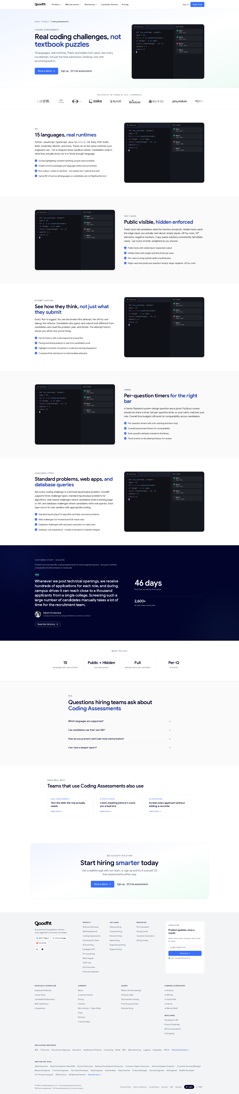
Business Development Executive (109, 1066)
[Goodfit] (40, 4)
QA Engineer (171, 1070)
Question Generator (145, 936)
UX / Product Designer (44, 1074)
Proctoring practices (129, 1004)
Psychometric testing (130, 999)
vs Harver (168, 1004)
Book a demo (44, 71)
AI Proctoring (88, 945)
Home (37, 21)
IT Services (44, 1050)
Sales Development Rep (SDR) (62, 1066)
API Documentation (172, 1029)
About (80, 990)
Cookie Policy (154, 1087)
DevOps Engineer (156, 1070)
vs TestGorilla (170, 999)
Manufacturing (134, 1050)
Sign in (186, 4)
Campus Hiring (116, 931)
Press (80, 1013)
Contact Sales (84, 1022)
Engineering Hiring (117, 945)
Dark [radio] (200, 1087)
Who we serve (72, 4)
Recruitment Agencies (60, 1050)
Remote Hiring (116, 936)
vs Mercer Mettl (171, 1008)
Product (55, 4)
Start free (197, 4)
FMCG (166, 1050)
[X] (37, 949)
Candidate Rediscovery (45, 999)
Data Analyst (110, 1070)
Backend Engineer (42, 1070)
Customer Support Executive (137, 1066)
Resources (90, 4)
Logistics (147, 1050)
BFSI (36, 1050)
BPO (124, 1050)
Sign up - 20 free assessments (76, 71)
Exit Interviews (89, 967)
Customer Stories (109, 4)
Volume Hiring (115, 927)
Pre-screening (89, 954)
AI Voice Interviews (91, 927)
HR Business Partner (77, 1074)
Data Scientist (124, 1070)
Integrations (40, 1008)
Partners (81, 1017)
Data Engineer (97, 1070)
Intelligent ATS (89, 949)
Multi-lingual (88, 958)
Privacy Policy (125, 1087)
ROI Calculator (143, 927)
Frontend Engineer (60, 1070)
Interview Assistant (91, 972)
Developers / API (171, 1020)
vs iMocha (168, 995)
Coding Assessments (91, 936)
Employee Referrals (43, 990)
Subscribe (184, 953)
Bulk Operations (41, 1004)
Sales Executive (41, 1066)
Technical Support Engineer (163, 1066)
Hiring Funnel (142, 931)
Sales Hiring (115, 940)
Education (77, 1050)
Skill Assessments (90, 931)
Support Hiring (116, 949)
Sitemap (178, 1087)
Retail (117, 1050)
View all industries (179, 1050)
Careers (81, 1004)
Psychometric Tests (91, 940)
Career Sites (40, 995)
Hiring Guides (142, 940)
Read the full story (46, 624)
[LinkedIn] (42, 949)
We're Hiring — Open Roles (89, 1008)
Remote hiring (127, 1008)
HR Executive (61, 1074)
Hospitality (157, 1050)
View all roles (93, 1074)
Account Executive (85, 1066)
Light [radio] (190, 1087)
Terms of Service (139, 1087)
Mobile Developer (186, 1070)
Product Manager (139, 1070)
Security (164, 1087)
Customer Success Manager (189, 1066)
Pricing (125, 4)
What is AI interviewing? (131, 990)
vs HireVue (169, 990)
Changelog (169, 1033)
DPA (171, 1087)
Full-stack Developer (79, 1070)
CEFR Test (87, 963)
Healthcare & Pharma (92, 1050)
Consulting (108, 1050)
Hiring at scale (127, 995)
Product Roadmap (172, 1024)
